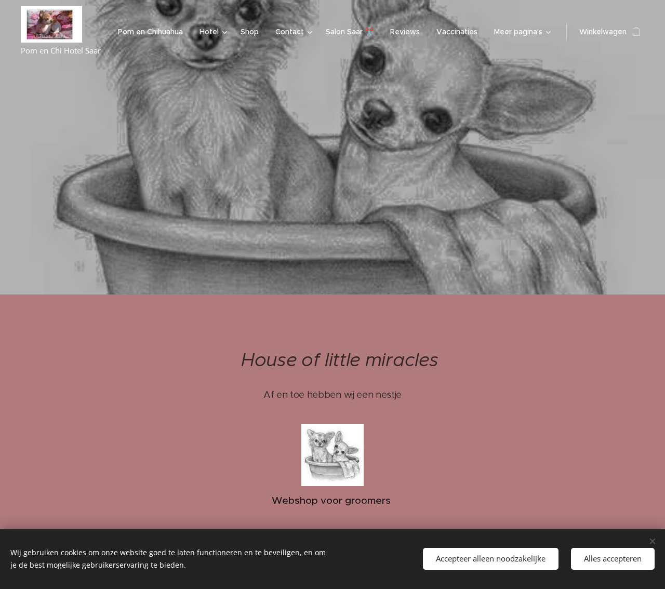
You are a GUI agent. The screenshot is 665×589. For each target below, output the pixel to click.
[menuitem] (153, 32)
